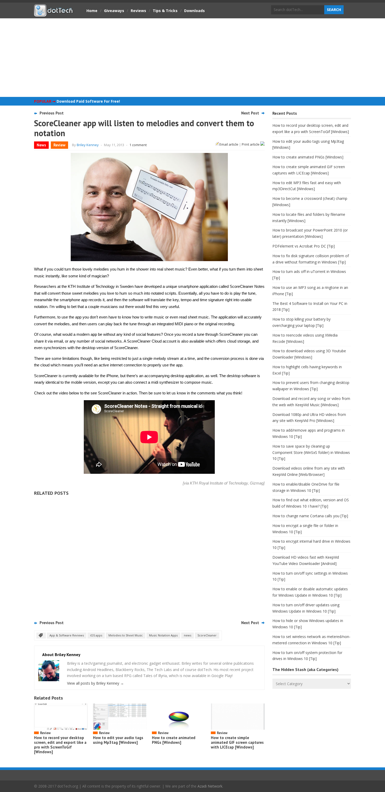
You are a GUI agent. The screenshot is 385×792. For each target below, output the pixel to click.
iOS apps (96, 635)
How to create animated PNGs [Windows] (173, 740)
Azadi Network (209, 786)
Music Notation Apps (163, 635)
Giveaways (114, 10)
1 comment (138, 144)
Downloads (194, 10)
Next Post (250, 113)
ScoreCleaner (207, 635)
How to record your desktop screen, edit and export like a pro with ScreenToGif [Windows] (60, 744)
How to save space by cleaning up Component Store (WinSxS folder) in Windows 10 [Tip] (311, 452)
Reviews (138, 10)
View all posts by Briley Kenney (95, 683)
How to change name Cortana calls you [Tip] (310, 515)
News (41, 144)
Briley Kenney (88, 144)
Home (91, 10)
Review (59, 144)
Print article (251, 144)
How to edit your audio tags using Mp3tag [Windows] (118, 740)
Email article (228, 144)
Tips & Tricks (165, 10)
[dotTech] (53, 13)
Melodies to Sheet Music (125, 635)
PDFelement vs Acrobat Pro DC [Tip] (303, 246)
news (187, 635)
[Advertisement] (192, 57)
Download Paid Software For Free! (88, 101)
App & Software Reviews (67, 635)
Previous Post (52, 113)
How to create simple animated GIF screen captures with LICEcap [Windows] (237, 742)
